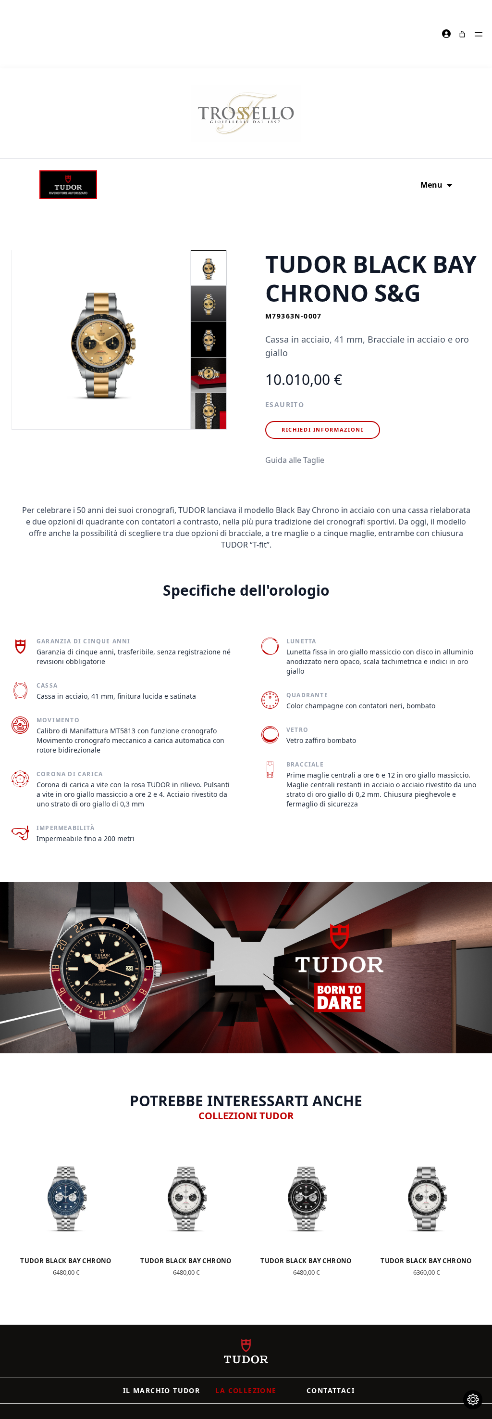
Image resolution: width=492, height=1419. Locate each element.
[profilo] (447, 34)
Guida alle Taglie (294, 460)
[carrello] (462, 34)
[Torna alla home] (246, 1351)
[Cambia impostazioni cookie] (472, 1399)
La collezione (245, 1390)
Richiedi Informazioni (323, 429)
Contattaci (331, 1390)
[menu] (478, 34)
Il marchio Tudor (161, 1390)
